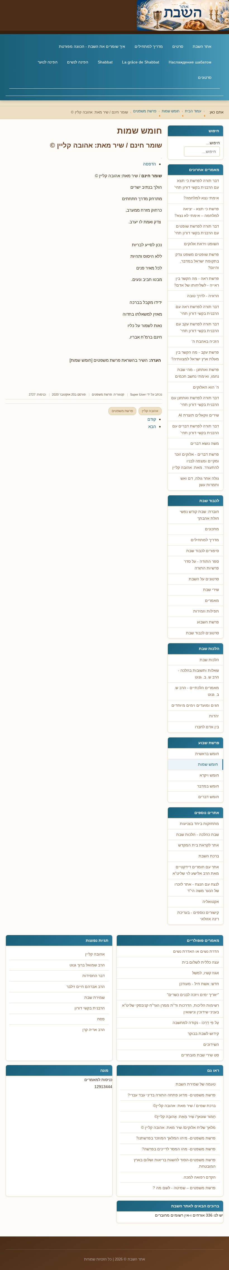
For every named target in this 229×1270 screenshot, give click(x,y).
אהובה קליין (150, 411)
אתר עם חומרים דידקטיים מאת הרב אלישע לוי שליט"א (196, 870)
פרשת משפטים (102, 394)
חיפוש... (213, 143)
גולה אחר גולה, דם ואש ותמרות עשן (199, 481)
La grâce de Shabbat (140, 62)
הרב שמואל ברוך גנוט (87, 965)
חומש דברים (208, 797)
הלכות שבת (209, 660)
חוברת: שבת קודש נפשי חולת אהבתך (199, 515)
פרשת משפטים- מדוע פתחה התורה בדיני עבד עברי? (172, 1095)
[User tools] (161, 158)
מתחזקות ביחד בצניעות (199, 824)
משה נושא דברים (204, 443)
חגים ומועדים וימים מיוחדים (195, 705)
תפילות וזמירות (206, 611)
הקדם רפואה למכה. (199, 1177)
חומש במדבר (208, 786)
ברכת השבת (209, 856)
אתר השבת (202, 46)
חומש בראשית (207, 754)
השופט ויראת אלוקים (201, 244)
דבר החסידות (93, 976)
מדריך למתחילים (149, 46)
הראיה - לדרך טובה (203, 296)
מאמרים (212, 601)
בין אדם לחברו (207, 727)
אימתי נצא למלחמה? (201, 198)
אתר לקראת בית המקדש (198, 845)
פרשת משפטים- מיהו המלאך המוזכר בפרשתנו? (176, 1138)
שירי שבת (211, 590)
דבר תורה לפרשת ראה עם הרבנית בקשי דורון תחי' (197, 310)
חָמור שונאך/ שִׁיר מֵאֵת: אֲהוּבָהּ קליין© (185, 1117)
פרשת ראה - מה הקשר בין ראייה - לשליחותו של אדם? (196, 281)
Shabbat (105, 62)
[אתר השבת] (114, 15)
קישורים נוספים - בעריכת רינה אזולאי (198, 915)
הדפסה (149, 164)
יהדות (214, 716)
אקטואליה (210, 902)
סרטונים (204, 77)
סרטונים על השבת (204, 579)
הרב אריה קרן (93, 1030)
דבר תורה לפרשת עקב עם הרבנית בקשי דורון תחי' (197, 327)
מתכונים (212, 529)
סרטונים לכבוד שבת (202, 633)
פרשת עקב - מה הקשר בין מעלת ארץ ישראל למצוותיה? (195, 355)
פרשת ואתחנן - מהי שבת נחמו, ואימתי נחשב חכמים (197, 373)
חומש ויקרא (209, 775)
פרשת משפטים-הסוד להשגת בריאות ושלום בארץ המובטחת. (175, 1163)
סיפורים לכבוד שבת (202, 551)
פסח (101, 1019)
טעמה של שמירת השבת (196, 1084)
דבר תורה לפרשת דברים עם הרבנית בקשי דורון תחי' (195, 429)
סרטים (177, 46)
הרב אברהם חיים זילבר (85, 987)
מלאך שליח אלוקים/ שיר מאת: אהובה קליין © (178, 1127)
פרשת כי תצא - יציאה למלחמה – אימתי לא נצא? (197, 212)
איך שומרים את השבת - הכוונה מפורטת (92, 46)
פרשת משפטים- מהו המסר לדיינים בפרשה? (179, 1149)
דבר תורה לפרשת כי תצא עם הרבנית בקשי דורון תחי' (196, 184)
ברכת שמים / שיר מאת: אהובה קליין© (184, 1106)
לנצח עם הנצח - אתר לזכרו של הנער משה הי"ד (197, 887)
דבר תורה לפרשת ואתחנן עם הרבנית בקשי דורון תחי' (195, 401)
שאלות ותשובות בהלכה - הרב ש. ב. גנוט (198, 673)
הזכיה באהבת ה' (205, 341)
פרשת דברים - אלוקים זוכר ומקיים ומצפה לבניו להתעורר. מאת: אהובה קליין (195, 461)
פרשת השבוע (208, 622)
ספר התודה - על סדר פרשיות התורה (201, 564)
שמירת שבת (94, 997)
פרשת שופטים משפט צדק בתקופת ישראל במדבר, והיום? (197, 261)
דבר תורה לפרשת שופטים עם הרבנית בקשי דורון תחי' (196, 229)
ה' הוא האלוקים (206, 387)
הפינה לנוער (48, 62)
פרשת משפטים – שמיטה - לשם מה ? (184, 1188)
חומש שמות (208, 764)
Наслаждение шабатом (190, 62)
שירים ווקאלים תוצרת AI (198, 415)
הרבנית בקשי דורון (90, 1008)
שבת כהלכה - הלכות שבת (197, 835)
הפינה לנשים (77, 62)
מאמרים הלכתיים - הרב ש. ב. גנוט (196, 691)
